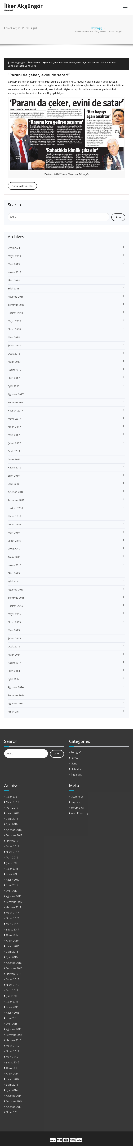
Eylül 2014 (13, 679)
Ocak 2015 (14, 646)
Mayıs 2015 (14, 614)
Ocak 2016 (14, 548)
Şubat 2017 (14, 443)
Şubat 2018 (14, 345)
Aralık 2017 (14, 361)
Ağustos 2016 (16, 492)
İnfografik (76, 774)
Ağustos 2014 (16, 687)
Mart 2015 (14, 630)
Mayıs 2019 (14, 256)
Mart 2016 (14, 532)
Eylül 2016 (13, 483)
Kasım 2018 (14, 272)
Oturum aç (77, 796)
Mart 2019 (14, 264)
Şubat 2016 (14, 540)
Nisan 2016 (14, 524)
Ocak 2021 (14, 247)
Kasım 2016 (14, 467)
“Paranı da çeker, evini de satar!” (39, 74)
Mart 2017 (14, 435)
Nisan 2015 (14, 622)
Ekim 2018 (14, 280)
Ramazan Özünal (94, 62)
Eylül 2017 (13, 386)
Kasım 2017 (14, 369)
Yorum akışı (77, 807)
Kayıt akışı (76, 802)
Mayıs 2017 (14, 418)
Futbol (74, 758)
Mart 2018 (14, 337)
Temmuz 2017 (16, 402)
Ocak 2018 (14, 353)
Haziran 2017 (15, 410)
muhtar (80, 62)
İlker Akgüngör (23, 6)
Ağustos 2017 (16, 394)
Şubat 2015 (14, 638)
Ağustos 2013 (16, 703)
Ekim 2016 (14, 475)
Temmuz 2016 (16, 500)
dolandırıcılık (61, 62)
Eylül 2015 (13, 581)
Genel (74, 763)
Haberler (35, 62)
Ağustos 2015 (16, 589)
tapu (21, 65)
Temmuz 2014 (16, 695)
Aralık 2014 (14, 654)
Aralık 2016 (14, 459)
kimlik (72, 62)
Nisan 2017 (14, 426)
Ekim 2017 (14, 378)
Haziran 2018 (15, 313)
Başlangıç (96, 28)
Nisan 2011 (14, 711)
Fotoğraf (76, 752)
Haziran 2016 (15, 508)
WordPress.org (79, 813)
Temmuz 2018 (16, 304)
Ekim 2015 (14, 573)
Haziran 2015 (15, 605)
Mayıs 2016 (14, 516)
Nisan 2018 (14, 329)
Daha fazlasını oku (22, 186)
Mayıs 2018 (14, 321)
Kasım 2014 (14, 662)
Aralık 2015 (14, 557)
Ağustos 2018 (16, 296)
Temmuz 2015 (16, 597)
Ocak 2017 (14, 451)
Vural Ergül (30, 65)
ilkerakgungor (17, 62)
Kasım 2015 (14, 565)
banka (49, 62)
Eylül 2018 (13, 288)
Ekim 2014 (14, 671)
